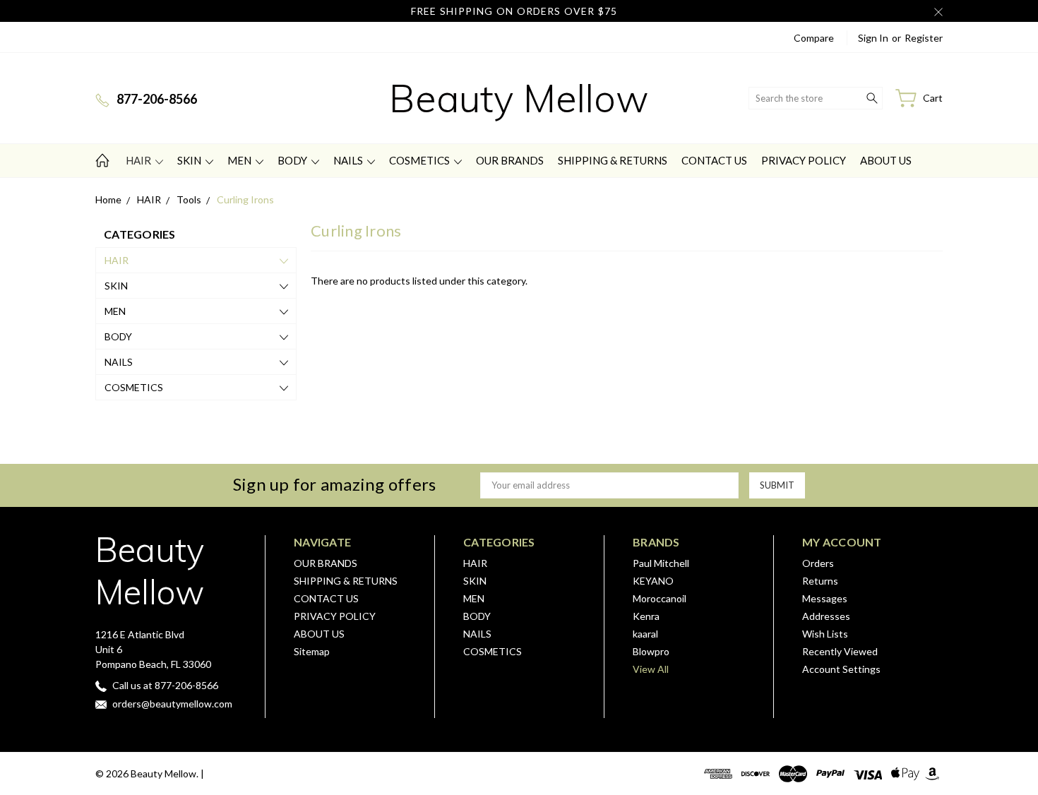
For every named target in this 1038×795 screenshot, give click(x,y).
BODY (293, 160)
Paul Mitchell (661, 563)
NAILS (349, 160)
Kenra (646, 616)
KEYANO (653, 581)
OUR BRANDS (510, 160)
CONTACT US (714, 160)
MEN (240, 160)
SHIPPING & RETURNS (612, 160)
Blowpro (651, 651)
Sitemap (312, 651)
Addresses (826, 616)
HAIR (139, 160)
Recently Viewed (840, 651)
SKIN (190, 160)
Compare (814, 38)
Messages (824, 598)
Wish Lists (825, 634)
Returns (820, 581)
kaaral (645, 634)
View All (651, 669)
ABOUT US (886, 160)
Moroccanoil (659, 598)
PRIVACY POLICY (803, 160)
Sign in (873, 38)
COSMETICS (420, 160)
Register (924, 38)
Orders (818, 563)
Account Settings (841, 669)
